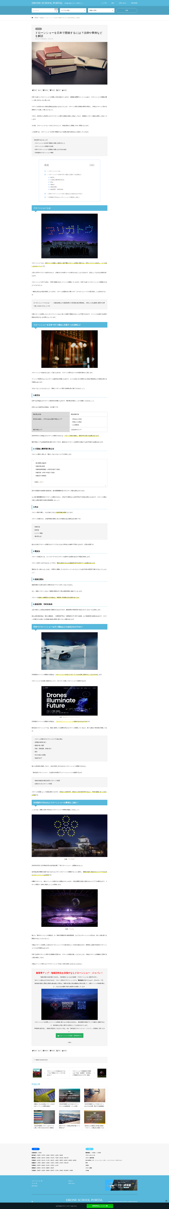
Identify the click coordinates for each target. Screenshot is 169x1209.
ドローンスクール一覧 (37, 1181)
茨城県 (38, 1157)
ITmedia (71, 929)
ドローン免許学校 (90, 1157)
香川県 (43, 1168)
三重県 (38, 1162)
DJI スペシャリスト (97, 1160)
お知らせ (70, 1181)
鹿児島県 (66, 1170)
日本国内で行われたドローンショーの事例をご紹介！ (64, 197)
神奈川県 (66, 1157)
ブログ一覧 (34, 1183)
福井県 (52, 1160)
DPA (87, 1162)
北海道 (39, 1152)
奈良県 (61, 1162)
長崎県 (47, 1170)
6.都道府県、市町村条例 (56, 189)
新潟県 (38, 1160)
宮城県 (47, 1155)
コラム (38, 28)
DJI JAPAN (88, 1160)
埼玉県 (52, 1157)
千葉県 (56, 1157)
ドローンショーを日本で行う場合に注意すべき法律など (64, 174)
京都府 (47, 1162)
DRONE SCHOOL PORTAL (84, 1200)
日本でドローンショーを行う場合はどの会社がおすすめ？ (65, 193)
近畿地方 (34, 1162)
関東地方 (34, 1157)
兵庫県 (56, 1162)
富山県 (43, 1160)
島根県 (43, 1165)
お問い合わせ (122, 3)
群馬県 (47, 1157)
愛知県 (74, 1160)
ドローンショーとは (54, 171)
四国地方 (34, 1168)
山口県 (56, 1165)
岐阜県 (65, 1160)
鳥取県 (38, 1165)
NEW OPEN (34, 1186)
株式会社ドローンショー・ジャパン (71, 717)
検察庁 (42, 482)
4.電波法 (52, 184)
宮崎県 (61, 1170)
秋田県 (52, 1155)
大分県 (56, 1170)
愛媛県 (47, 1168)
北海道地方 (34, 1152)
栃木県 (43, 1157)
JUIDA (87, 1165)
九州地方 (34, 1170)
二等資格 (99, 1152)
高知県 (52, 1168)
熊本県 (52, 1170)
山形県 (56, 1155)
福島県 (61, 1155)
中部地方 (34, 1160)
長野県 (61, 1160)
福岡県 (38, 1170)
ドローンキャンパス (90, 1155)
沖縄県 (71, 1170)
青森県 (38, 1155)
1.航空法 (52, 177)
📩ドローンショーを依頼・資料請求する (69, 1035)
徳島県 (38, 1168)
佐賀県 (43, 1170)
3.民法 (51, 182)
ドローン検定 (89, 1168)
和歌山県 (66, 1162)
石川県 (47, 1160)
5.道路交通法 (53, 187)
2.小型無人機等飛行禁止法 (57, 179)
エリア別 (104, 3)
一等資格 (93, 1152)
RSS (32, 1201)
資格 (112, 3)
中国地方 (34, 1165)
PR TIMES (71, 859)
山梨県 (56, 1160)
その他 (87, 1170)
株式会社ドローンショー (64, 721)
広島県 (52, 1165)
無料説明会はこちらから (99, 1206)
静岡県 (70, 1160)
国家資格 (88, 1152)
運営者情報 (134, 3)
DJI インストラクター (109, 1160)
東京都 (61, 1157)
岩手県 (43, 1155)
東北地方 (34, 1155)
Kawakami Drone (43, 1059)
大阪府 (52, 1162)
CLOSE (92, 165)
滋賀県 (43, 1162)
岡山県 (47, 1165)
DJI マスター (119, 1160)
